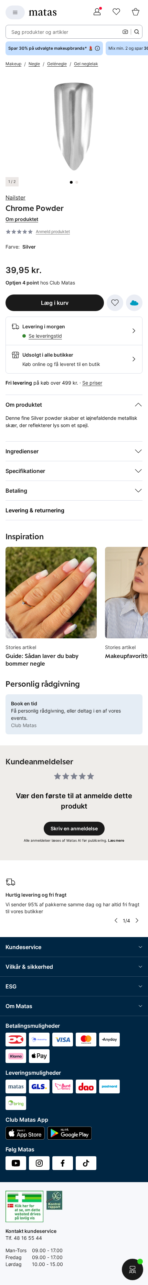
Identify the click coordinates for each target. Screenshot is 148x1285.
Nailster (15, 197)
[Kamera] (125, 31)
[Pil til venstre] (115, 920)
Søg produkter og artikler (39, 32)
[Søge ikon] (136, 31)
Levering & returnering (35, 510)
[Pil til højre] (136, 920)
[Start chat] (132, 1269)
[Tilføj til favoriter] (115, 302)
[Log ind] (97, 12)
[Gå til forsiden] (42, 12)
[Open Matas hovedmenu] (15, 12)
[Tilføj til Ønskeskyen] (134, 302)
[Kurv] (135, 12)
